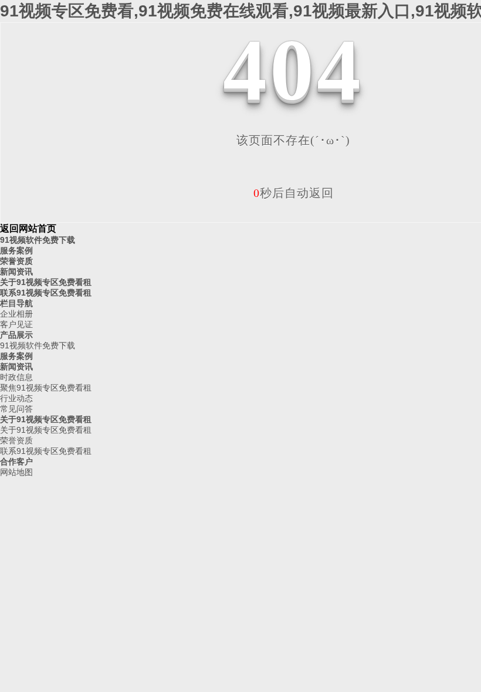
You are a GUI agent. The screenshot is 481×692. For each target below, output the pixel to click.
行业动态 (16, 398)
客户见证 (16, 324)
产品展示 (16, 335)
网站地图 (16, 472)
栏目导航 (16, 303)
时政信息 (16, 377)
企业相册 (16, 313)
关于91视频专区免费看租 (46, 282)
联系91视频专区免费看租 (46, 292)
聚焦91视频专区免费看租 (46, 387)
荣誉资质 (16, 261)
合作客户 (16, 461)
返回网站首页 (28, 228)
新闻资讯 (16, 271)
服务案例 (16, 250)
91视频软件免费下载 (37, 240)
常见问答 (16, 408)
